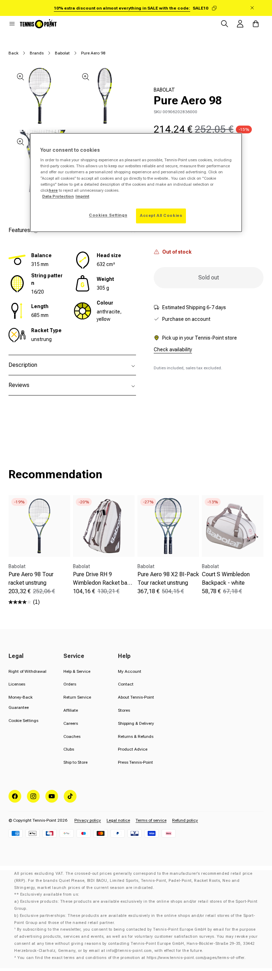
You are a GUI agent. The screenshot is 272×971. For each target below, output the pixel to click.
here (53, 190)
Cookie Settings (23, 720)
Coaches (71, 736)
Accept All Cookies (161, 215)
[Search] (224, 23)
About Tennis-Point (136, 697)
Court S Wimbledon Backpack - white (226, 578)
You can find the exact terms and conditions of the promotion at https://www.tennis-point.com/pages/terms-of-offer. (131, 957)
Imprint (82, 196)
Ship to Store (75, 762)
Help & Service (76, 671)
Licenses (16, 684)
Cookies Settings (108, 215)
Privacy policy (87, 820)
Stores (124, 710)
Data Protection (58, 196)
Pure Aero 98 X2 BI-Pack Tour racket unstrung (168, 578)
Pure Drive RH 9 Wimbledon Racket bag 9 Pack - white (101, 579)
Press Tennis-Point (135, 762)
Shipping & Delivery (136, 723)
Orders (69, 684)
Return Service (77, 697)
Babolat (62, 53)
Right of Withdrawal (27, 671)
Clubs (68, 749)
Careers (70, 723)
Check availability (173, 349)
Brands (37, 53)
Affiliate (70, 710)
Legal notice (118, 820)
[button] (12, 23)
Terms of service (151, 820)
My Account (129, 671)
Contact (126, 684)
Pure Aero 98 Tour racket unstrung (30, 578)
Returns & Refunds (135, 736)
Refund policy (185, 820)
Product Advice (132, 749)
